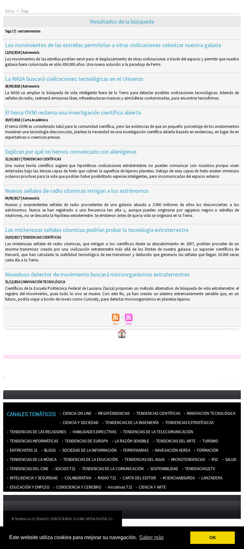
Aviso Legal (168, 520)
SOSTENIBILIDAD (163, 468)
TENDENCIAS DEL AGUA (144, 459)
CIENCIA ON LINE (77, 413)
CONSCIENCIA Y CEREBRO (78, 487)
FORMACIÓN (207, 450)
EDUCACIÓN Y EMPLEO (29, 487)
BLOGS (49, 450)
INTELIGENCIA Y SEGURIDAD (33, 478)
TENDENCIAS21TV (199, 468)
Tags (25, 11)
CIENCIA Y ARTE (152, 487)
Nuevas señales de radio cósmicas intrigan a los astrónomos (77, 190)
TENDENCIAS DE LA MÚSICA (33, 459)
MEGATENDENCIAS (113, 413)
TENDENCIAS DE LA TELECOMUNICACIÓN (157, 431)
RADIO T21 (106, 478)
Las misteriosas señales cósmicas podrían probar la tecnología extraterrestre (96, 229)
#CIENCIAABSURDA (178, 478)
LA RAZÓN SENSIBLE (131, 441)
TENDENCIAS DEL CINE (29, 468)
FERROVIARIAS (135, 450)
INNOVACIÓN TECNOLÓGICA (210, 413)
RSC (215, 459)
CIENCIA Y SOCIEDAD (80, 422)
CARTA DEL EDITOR (139, 478)
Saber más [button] (151, 537)
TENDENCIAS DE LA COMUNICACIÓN (112, 468)
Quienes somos (139, 520)
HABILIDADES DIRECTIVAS (94, 431)
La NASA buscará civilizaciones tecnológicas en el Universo (74, 78)
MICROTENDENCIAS (187, 459)
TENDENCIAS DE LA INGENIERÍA (131, 422)
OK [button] (212, 537)
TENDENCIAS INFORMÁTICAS (33, 441)
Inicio (10, 11)
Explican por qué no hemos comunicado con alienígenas (71, 151)
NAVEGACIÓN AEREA (172, 450)
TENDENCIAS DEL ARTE (175, 441)
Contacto (192, 520)
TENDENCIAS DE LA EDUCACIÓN (90, 459)
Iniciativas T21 (119, 487)
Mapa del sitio (218, 520)
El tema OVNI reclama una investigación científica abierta (73, 112)
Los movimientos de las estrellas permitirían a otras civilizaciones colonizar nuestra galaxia (113, 45)
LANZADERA (211, 478)
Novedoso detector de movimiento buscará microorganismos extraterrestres (97, 274)
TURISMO (209, 441)
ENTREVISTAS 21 (23, 450)
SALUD (230, 459)
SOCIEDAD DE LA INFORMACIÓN (89, 450)
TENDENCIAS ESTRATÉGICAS (189, 422)
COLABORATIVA (77, 478)
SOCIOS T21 (64, 468)
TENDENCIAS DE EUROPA (86, 441)
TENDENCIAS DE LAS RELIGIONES (37, 431)
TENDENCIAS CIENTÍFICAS (157, 413)
